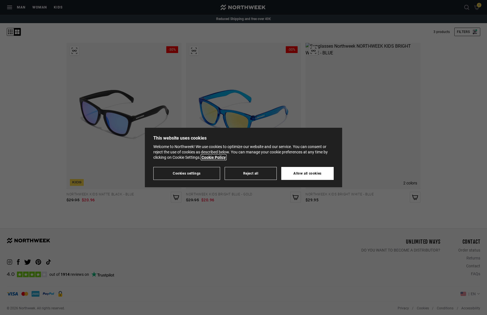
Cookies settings (187, 173)
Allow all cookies (307, 173)
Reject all (250, 173)
